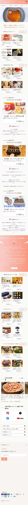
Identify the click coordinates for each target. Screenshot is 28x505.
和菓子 (22, 5)
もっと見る (22, 65)
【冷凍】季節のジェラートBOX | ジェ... (17, 301)
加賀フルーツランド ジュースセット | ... (6, 90)
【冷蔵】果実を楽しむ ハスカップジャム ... (17, 336)
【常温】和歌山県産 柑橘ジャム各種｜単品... (17, 321)
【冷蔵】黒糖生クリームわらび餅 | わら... (6, 76)
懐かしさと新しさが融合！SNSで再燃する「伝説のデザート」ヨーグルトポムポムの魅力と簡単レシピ (12, 397)
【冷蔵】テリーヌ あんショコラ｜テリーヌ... (6, 301)
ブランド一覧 (13, 268)
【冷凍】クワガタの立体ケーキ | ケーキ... (17, 369)
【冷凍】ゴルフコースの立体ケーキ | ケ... (17, 355)
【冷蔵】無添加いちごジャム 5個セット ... (6, 335)
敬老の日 (11, 5)
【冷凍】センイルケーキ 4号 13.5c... (17, 43)
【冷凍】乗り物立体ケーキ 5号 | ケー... (17, 76)
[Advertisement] (14, 475)
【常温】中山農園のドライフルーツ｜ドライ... (6, 321)
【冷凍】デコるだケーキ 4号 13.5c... (6, 58)
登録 (4, 459)
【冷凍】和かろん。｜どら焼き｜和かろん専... (6, 286)
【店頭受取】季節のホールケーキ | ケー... (17, 90)
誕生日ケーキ (16, 5)
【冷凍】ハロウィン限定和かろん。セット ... (17, 286)
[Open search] (20, 2)
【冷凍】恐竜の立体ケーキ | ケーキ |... (6, 355)
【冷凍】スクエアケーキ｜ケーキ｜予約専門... (6, 44)
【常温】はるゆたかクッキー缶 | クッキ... (17, 58)
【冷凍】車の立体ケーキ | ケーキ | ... (6, 369)
